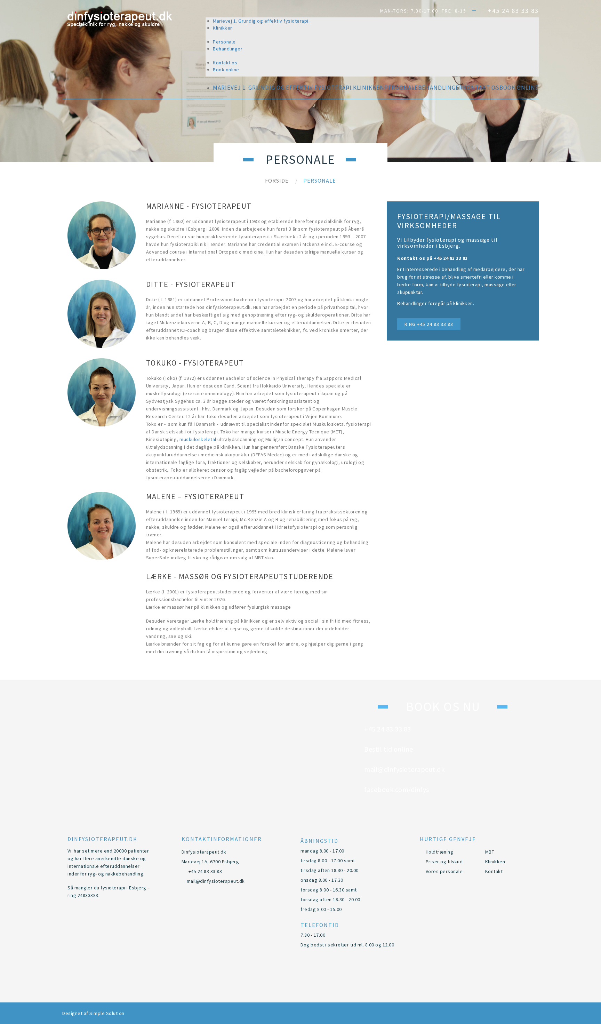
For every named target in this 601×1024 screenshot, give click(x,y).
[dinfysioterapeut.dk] (119, 19)
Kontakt (494, 871)
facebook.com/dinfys (441, 461)
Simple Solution (107, 1013)
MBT (490, 852)
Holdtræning (440, 852)
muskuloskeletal (197, 439)
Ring (428, 324)
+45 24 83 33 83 (513, 11)
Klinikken (495, 861)
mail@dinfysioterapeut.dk (448, 441)
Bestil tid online (435, 420)
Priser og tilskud (444, 861)
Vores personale (444, 871)
